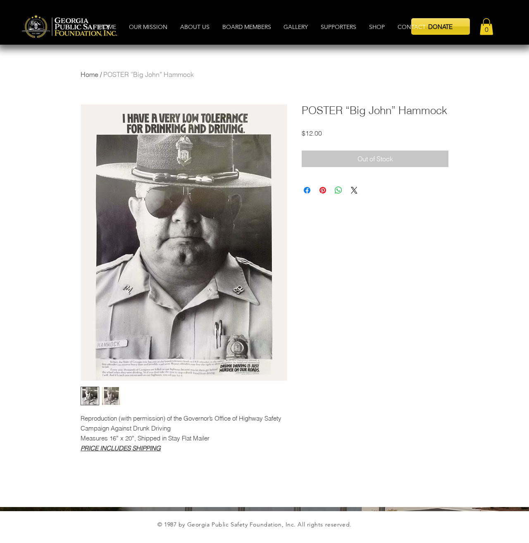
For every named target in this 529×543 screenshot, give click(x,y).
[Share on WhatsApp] (338, 190)
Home (89, 74)
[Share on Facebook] (307, 190)
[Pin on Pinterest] (323, 190)
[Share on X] (354, 190)
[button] (440, 26)
